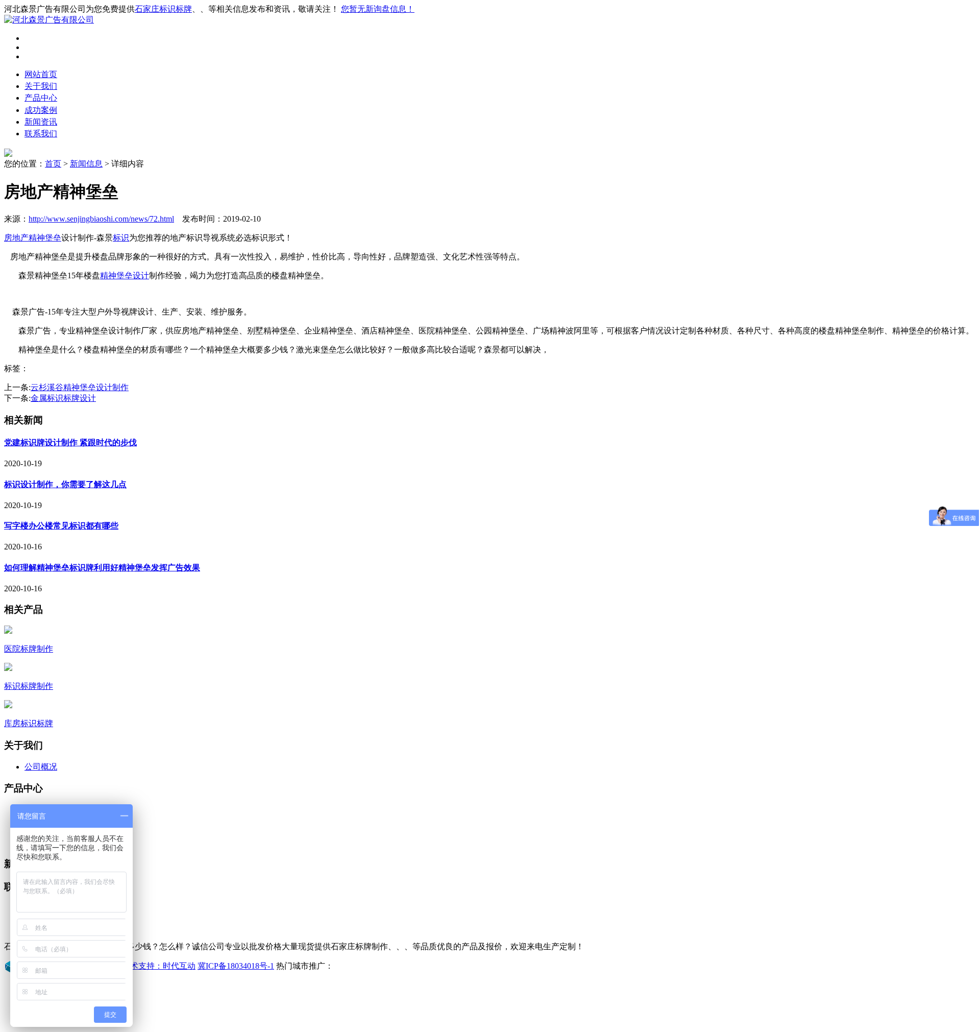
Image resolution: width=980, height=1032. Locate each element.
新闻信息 (86, 163)
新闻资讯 (40, 121)
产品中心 (40, 97)
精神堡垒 (45, 237)
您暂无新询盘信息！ (377, 9)
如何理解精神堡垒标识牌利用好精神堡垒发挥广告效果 (102, 567)
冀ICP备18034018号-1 (236, 966)
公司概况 (40, 766)
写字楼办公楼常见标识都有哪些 (61, 525)
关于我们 (40, 86)
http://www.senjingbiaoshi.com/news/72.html (101, 218)
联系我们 (40, 133)
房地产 (16, 237)
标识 (121, 237)
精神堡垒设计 (124, 275)
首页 (53, 163)
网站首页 (40, 74)
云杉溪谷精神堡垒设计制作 (80, 387)
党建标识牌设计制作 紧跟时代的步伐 (70, 442)
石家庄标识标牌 (163, 9)
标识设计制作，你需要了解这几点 (65, 484)
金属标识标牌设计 (63, 398)
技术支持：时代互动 (158, 966)
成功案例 (40, 110)
